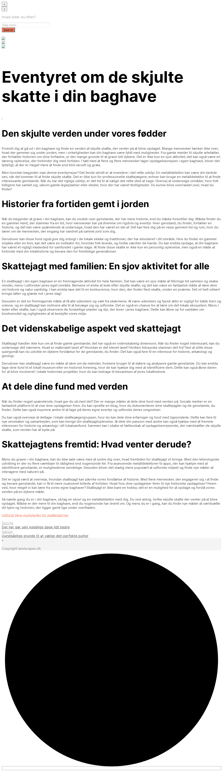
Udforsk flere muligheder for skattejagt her (35, 515)
